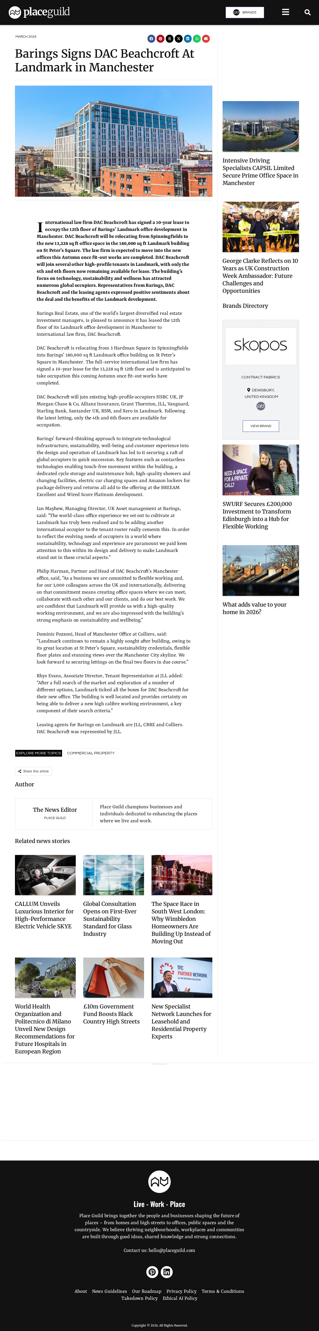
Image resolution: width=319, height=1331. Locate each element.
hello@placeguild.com (172, 1250)
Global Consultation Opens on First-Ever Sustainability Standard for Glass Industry (110, 918)
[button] (152, 39)
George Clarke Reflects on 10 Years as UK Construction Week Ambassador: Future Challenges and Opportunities (260, 275)
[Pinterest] (152, 1272)
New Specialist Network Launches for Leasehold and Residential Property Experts (181, 1021)
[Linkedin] (167, 1272)
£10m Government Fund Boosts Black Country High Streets (111, 1014)
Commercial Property (91, 753)
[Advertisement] (261, 65)
